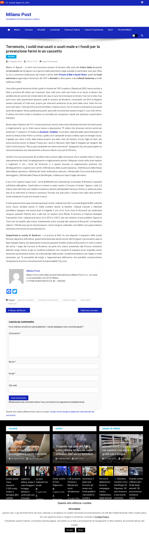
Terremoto (12, 304)
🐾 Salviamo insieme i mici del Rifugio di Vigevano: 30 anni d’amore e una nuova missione (120, 488)
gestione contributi (25, 300)
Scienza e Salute (72, 30)
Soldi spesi (85, 300)
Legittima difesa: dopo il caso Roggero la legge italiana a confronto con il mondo (28, 488)
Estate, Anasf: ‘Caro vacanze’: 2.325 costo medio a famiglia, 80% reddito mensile (12, 490)
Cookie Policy (102, 517)
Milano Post (18, 14)
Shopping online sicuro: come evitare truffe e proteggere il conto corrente (28, 450)
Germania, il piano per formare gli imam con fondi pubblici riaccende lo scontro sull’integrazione (89, 490)
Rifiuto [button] (80, 530)
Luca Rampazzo (35, 459)
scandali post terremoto (48, 300)
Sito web (13, 385)
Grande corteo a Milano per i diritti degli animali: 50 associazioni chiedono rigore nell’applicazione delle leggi (136, 492)
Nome (12, 362)
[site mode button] (135, 35)
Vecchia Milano (125, 30)
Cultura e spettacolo (94, 30)
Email (12, 373)
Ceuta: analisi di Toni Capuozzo (59, 482)
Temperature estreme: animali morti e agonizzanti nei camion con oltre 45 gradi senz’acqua (120, 448)
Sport (110, 30)
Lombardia (55, 30)
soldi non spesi (69, 300)
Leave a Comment (49, 61)
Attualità (41, 30)
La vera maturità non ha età (42, 482)
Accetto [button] (69, 530)
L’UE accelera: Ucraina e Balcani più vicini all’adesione (74, 485)
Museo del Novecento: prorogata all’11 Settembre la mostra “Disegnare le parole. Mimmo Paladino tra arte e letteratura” (20, 310)
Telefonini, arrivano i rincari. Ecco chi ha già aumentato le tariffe (91, 310)
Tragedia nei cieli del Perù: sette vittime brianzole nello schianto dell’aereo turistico (74, 450)
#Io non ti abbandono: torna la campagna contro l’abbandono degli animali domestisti (105, 490)
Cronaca (29, 30)
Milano (17, 30)
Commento (15, 333)
